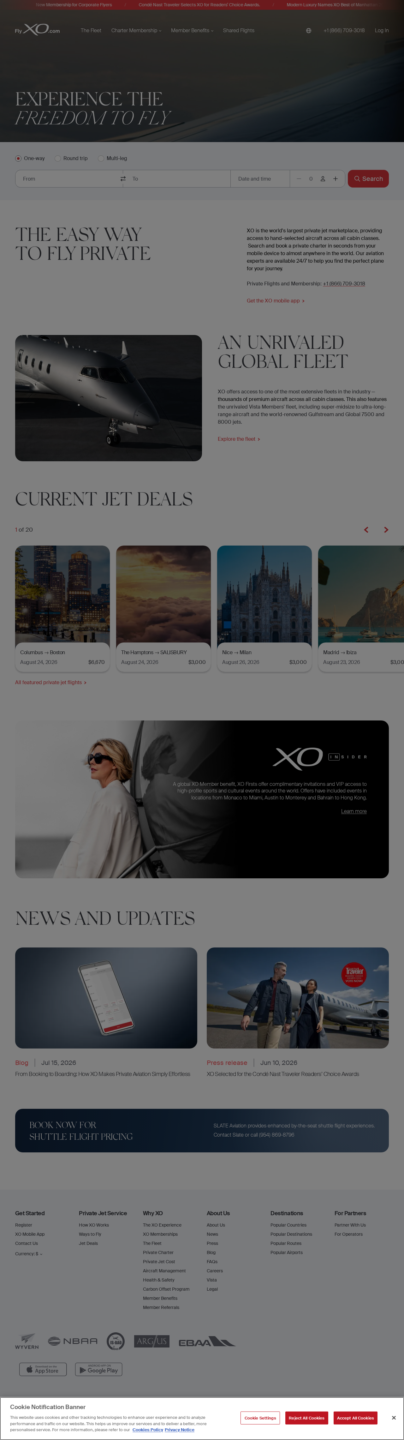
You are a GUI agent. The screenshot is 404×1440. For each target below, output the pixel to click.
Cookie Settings (260, 1417)
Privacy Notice (179, 1429)
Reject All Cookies (306, 1417)
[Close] (394, 1418)
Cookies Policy (148, 1429)
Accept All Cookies (355, 1417)
